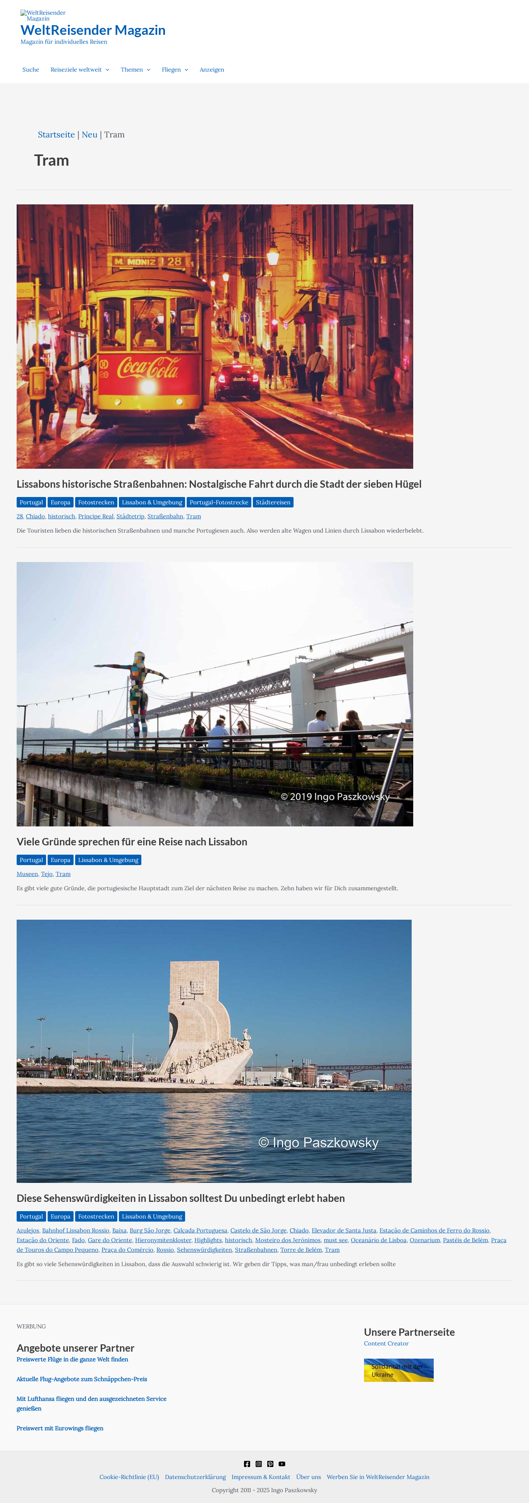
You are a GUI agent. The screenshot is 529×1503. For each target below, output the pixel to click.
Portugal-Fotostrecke (219, 502)
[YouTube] (281, 1463)
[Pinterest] (270, 1463)
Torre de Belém (301, 1249)
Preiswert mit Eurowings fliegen (60, 1428)
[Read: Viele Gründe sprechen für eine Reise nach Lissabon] (215, 694)
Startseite (56, 134)
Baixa (119, 1230)
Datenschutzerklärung (195, 1477)
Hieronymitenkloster (163, 1240)
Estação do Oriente (43, 1240)
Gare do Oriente (110, 1240)
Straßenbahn (165, 516)
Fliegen (171, 69)
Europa (60, 502)
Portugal (31, 502)
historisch (61, 516)
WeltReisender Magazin (93, 29)
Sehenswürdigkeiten (204, 1249)
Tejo (47, 873)
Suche (30, 69)
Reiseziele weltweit (76, 69)
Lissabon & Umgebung (152, 502)
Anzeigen (212, 69)
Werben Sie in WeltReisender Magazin (378, 1477)
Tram (193, 516)
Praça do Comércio (127, 1249)
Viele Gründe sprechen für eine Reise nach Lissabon (132, 841)
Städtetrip (130, 516)
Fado (78, 1240)
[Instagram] (258, 1463)
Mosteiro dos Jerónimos (288, 1240)
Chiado (35, 516)
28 (20, 516)
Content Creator (386, 1343)
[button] (105, 69)
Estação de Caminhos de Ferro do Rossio (434, 1230)
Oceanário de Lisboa (379, 1240)
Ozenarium (425, 1240)
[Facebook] (247, 1463)
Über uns (308, 1477)
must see (336, 1240)
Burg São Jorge (150, 1230)
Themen (132, 69)
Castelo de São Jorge (258, 1230)
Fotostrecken (96, 502)
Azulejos (28, 1230)
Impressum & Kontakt (261, 1477)
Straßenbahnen (256, 1249)
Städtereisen (273, 502)
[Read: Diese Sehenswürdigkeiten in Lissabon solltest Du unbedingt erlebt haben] (214, 1050)
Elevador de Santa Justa (344, 1230)
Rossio (165, 1249)
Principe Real (95, 516)
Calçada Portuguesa (200, 1230)
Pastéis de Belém (465, 1240)
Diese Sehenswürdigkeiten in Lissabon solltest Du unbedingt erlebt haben (181, 1198)
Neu (90, 134)
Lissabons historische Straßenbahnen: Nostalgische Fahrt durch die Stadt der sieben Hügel (219, 484)
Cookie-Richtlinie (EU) (129, 1477)
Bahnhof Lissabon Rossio (75, 1230)
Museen (27, 873)
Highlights (208, 1240)
